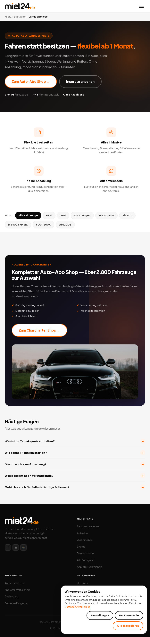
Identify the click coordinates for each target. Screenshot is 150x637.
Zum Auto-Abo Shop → (31, 81)
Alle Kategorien (86, 560)
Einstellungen (100, 615)
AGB (52, 628)
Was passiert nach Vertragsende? (74, 475)
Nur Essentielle (129, 615)
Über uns (82, 583)
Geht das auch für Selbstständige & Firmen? (74, 487)
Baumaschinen (86, 553)
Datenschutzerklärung (77, 606)
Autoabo (82, 533)
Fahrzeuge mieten (88, 526)
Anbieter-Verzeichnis (89, 566)
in (16, 547)
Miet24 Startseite (15, 16)
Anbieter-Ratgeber (16, 603)
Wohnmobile (85, 539)
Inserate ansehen (80, 81)
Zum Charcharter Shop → (39, 330)
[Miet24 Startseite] (20, 6)
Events (81, 546)
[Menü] (141, 6)
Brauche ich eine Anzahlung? (74, 464)
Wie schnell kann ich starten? (74, 452)
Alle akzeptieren (128, 625)
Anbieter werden (15, 583)
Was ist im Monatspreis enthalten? (74, 441)
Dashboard (12, 596)
